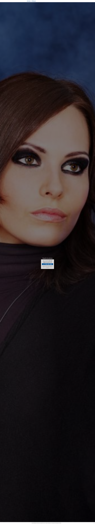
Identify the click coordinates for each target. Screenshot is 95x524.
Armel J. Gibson (31, 1)
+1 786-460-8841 (48, 264)
